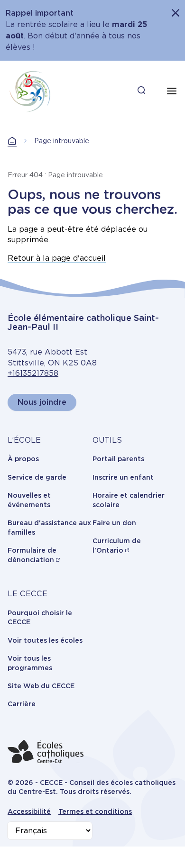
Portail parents (118, 459)
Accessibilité (29, 811)
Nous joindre (42, 402)
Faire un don (114, 523)
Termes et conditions (95, 811)
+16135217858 (33, 373)
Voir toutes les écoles (45, 640)
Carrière (22, 704)
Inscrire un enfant (123, 477)
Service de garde (37, 477)
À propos (23, 459)
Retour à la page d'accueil (57, 258)
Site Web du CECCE (41, 686)
